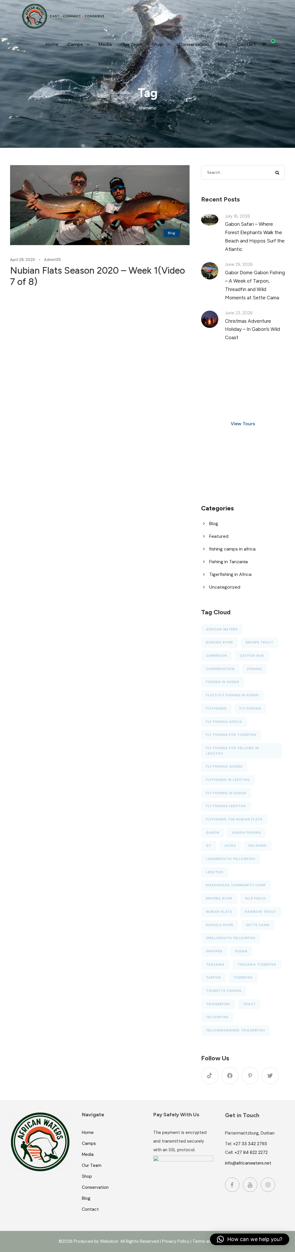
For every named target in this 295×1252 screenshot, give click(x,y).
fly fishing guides (224, 766)
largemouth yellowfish (230, 859)
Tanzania (215, 964)
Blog (223, 44)
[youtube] (250, 1185)
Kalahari (258, 846)
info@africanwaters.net (248, 1163)
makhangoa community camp (236, 885)
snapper (214, 951)
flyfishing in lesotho (228, 780)
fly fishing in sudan (226, 793)
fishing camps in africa (232, 549)
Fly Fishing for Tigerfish (231, 735)
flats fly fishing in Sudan (232, 695)
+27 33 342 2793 (250, 1144)
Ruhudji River (219, 925)
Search (277, 172)
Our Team (131, 44)
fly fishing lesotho (226, 806)
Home (52, 44)
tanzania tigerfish (256, 964)
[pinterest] (250, 1075)
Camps (75, 44)
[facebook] (230, 1075)
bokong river (219, 642)
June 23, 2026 (239, 313)
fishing (254, 669)
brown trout (259, 642)
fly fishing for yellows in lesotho (232, 750)
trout (249, 1004)
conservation (220, 669)
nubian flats (219, 912)
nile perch (255, 898)
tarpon (213, 977)
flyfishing (216, 708)
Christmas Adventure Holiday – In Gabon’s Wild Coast (252, 329)
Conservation (194, 44)
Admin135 (52, 259)
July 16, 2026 (237, 216)
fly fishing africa (224, 722)
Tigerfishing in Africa (230, 574)
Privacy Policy (175, 1241)
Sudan (241, 951)
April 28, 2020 (22, 259)
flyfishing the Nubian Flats (234, 819)
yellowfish (217, 1017)
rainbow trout (260, 912)
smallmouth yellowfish (231, 938)
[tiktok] (209, 1075)
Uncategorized (224, 587)
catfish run (252, 656)
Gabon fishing (246, 833)
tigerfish (243, 977)
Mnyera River (219, 898)
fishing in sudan (222, 682)
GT (208, 846)
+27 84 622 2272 (251, 1152)
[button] (249, 1239)
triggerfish (218, 1004)
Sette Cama (258, 925)
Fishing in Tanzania (228, 562)
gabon (212, 833)
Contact (246, 44)
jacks (230, 846)
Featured (218, 536)
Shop (157, 44)
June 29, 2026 (239, 264)
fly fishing (250, 708)
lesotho (214, 872)
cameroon (216, 656)
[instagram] (268, 1185)
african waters (222, 629)
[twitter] (270, 1075)
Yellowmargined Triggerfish (235, 1030)
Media (105, 44)
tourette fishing (223, 991)
